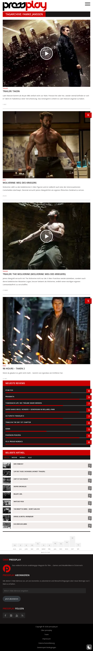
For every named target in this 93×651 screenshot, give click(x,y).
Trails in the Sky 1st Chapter (18, 422)
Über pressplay (46, 630)
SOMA (7, 429)
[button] (89, 647)
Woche (14, 457)
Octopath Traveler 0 (14, 416)
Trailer (5, 88)
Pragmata (9, 396)
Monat (22, 457)
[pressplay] (24, 6)
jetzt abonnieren (11, 599)
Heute (6, 457)
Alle (30, 457)
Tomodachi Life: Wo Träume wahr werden (23, 403)
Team (46, 634)
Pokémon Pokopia (13, 435)
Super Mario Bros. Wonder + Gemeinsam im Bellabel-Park (30, 409)
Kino (4, 180)
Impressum (46, 639)
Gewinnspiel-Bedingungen (46, 647)
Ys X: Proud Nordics (14, 441)
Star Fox (9, 390)
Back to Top (45, 552)
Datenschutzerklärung (46, 643)
